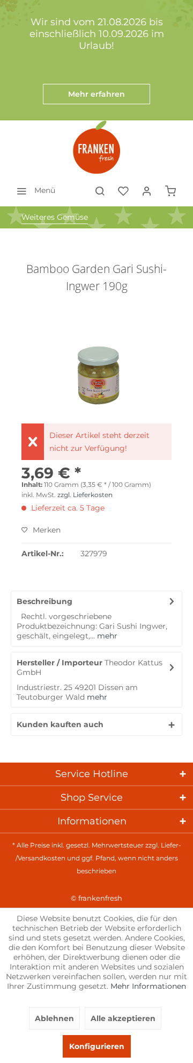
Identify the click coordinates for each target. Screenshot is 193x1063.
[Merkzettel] (123, 190)
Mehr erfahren (96, 94)
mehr (106, 636)
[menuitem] (33, 190)
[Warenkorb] (170, 190)
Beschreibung (44, 601)
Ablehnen (54, 1018)
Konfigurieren (96, 1046)
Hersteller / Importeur (59, 662)
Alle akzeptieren (123, 1018)
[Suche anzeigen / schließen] (99, 190)
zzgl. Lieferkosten (85, 495)
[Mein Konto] (147, 190)
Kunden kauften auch (60, 724)
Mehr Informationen (148, 986)
